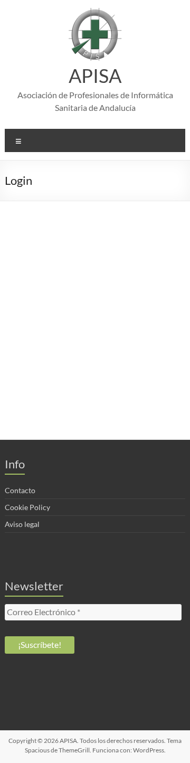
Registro (142, 357)
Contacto (20, 490)
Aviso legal (22, 524)
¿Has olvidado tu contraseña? (95, 388)
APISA (95, 75)
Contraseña (26, 281)
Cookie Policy (27, 507)
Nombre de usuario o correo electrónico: (77, 236)
